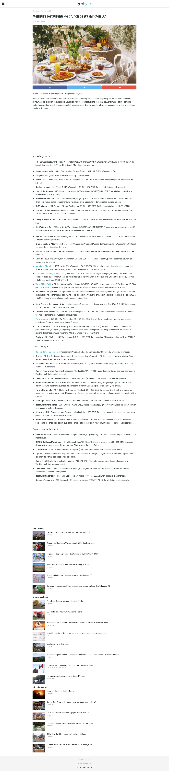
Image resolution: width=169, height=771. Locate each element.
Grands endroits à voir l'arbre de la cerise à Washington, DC (69, 575)
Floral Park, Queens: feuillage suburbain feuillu (65, 601)
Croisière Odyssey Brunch (48, 273)
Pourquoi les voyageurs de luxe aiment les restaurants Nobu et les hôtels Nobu (77, 622)
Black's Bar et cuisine (45, 352)
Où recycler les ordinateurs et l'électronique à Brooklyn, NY (69, 745)
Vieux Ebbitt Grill (43, 284)
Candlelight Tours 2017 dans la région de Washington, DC (69, 532)
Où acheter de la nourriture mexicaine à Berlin (64, 612)
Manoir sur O (42, 251)
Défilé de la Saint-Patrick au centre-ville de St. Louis (66, 734)
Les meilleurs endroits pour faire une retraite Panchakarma (70, 723)
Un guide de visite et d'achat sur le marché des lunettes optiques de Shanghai (77, 633)
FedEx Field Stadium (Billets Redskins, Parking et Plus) (68, 565)
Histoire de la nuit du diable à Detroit (61, 691)
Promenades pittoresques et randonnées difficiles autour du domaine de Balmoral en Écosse (83, 655)
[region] (84, 131)
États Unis (36, 11)
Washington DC (46, 11)
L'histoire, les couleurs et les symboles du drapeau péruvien (70, 665)
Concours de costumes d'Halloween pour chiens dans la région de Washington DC (78, 586)
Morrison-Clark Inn (44, 266)
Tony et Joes (42, 319)
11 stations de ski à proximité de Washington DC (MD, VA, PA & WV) (72, 554)
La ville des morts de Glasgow (58, 644)
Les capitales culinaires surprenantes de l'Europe (66, 676)
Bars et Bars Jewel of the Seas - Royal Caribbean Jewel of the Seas (73, 702)
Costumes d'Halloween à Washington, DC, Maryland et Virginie (71, 543)
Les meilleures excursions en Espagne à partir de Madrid (68, 713)
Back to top (84, 759)
